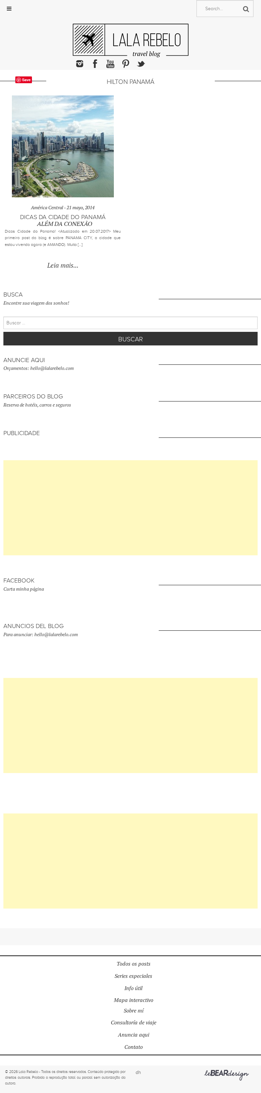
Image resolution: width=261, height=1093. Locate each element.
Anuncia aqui (133, 1034)
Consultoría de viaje (133, 1022)
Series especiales (133, 976)
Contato (133, 1047)
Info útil (133, 988)
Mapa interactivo (133, 1000)
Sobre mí (133, 1010)
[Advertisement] (130, 507)
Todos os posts (134, 963)
